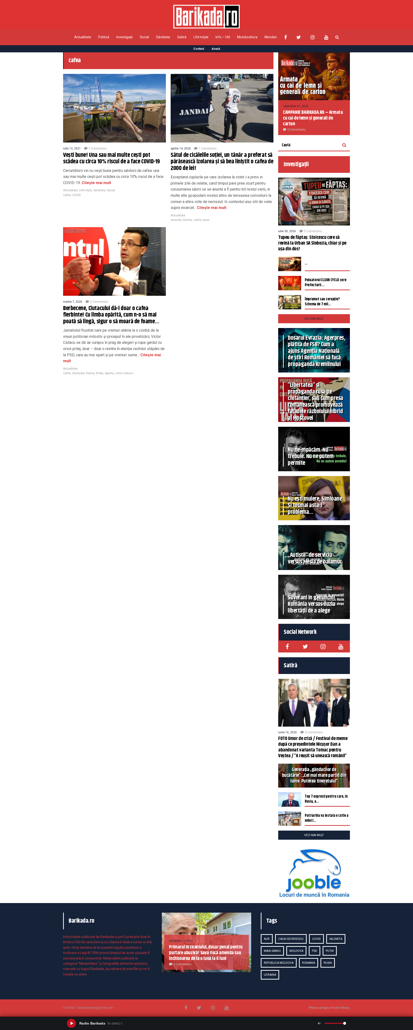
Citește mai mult (96, 183)
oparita (109, 373)
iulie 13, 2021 (72, 148)
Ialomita (335, 939)
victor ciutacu (124, 373)
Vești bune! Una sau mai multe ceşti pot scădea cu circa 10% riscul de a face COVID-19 (111, 158)
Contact (198, 48)
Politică (103, 37)
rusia (328, 962)
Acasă (216, 48)
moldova (296, 951)
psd (314, 951)
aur (267, 939)
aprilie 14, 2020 (181, 148)
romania (308, 962)
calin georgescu (291, 939)
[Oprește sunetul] (319, 1023)
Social (144, 37)
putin (330, 951)
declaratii (78, 373)
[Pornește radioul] (71, 1023)
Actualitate (82, 37)
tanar (206, 220)
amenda (176, 220)
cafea (67, 195)
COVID (76, 195)
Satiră (181, 37)
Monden (271, 37)
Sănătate (163, 37)
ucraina (270, 974)
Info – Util (223, 37)
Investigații (124, 37)
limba (99, 373)
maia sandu (272, 951)
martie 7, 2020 (72, 301)
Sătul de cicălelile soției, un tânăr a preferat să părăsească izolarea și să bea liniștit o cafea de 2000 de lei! (222, 162)
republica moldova (278, 962)
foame (90, 373)
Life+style (201, 37)
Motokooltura (247, 37)
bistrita (187, 220)
